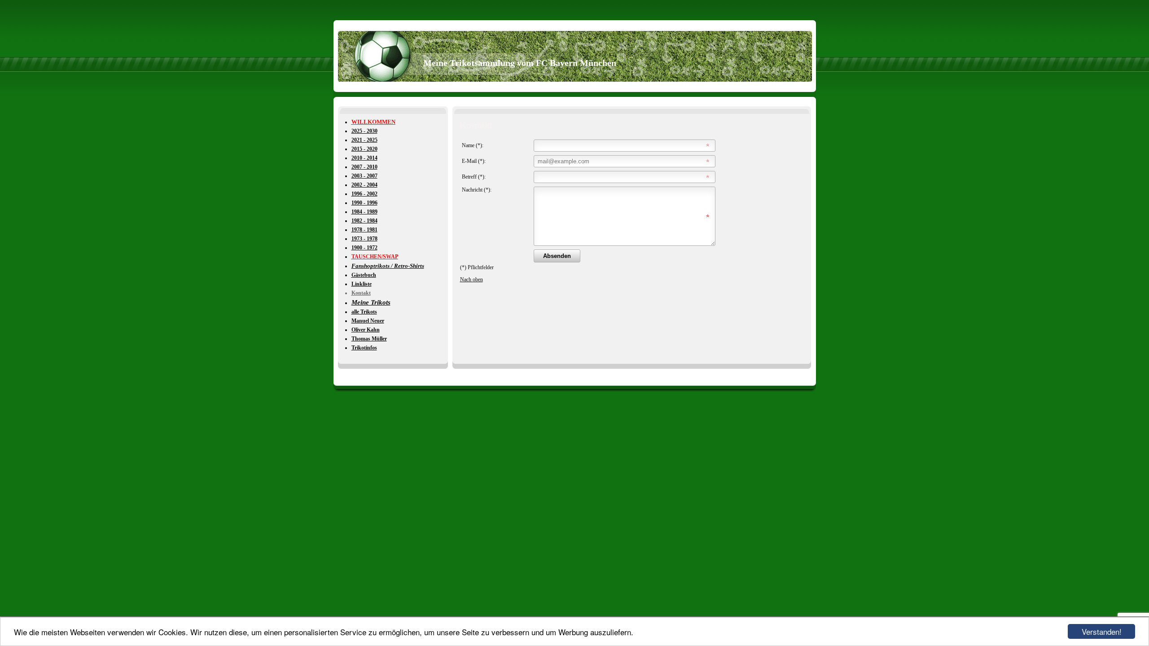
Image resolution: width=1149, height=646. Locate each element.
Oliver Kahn (365, 330)
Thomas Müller (369, 339)
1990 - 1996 (364, 203)
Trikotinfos (364, 348)
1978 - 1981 (364, 230)
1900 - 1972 (364, 247)
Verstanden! (1102, 631)
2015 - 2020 (364, 149)
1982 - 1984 (364, 221)
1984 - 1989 (364, 212)
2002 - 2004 (364, 185)
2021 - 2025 (364, 140)
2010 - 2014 (364, 158)
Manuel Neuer (367, 321)
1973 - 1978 (364, 239)
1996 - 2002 (364, 194)
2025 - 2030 (364, 131)
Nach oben (471, 279)
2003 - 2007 (364, 176)
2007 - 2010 (364, 167)
